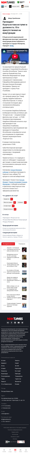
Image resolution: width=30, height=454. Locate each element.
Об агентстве (15, 434)
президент (7, 218)
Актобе (17, 365)
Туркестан (18, 379)
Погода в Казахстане (7, 391)
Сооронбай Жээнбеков (11, 220)
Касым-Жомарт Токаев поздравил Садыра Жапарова (15, 182)
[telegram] (22, 322)
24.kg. (12, 46)
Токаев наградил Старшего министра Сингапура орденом (14, 305)
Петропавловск (5, 376)
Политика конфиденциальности (15, 429)
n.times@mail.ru (5, 413)
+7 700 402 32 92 (5, 408)
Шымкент (4, 363)
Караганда (18, 368)
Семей (17, 363)
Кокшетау (4, 371)
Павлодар (17, 373)
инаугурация (23, 220)
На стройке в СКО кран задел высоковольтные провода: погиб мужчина (13, 272)
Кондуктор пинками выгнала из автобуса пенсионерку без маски (14, 229)
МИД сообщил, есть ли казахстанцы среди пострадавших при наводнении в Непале (13, 288)
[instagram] (15, 322)
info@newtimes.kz (6, 419)
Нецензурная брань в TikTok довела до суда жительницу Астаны (13, 264)
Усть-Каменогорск (6, 384)
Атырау (3, 368)
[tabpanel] (15, 277)
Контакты (15, 438)
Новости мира (6, 14)
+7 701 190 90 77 (5, 421)
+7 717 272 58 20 (5, 405)
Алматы (17, 360)
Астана (3, 360)
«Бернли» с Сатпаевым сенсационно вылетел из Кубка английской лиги (13, 249)
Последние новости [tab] (8, 243)
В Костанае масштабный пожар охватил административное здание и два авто (14, 297)
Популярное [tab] (22, 243)
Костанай (17, 371)
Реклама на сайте (15, 436)
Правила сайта (15, 432)
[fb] (11, 322)
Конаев (17, 384)
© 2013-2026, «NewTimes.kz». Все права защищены (15, 427)
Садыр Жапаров (9, 222)
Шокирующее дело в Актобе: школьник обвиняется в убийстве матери (13, 257)
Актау (2, 365)
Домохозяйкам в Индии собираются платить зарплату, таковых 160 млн (13, 236)
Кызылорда (4, 373)
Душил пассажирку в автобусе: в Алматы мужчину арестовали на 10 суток (14, 280)
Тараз (3, 379)
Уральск (3, 381)
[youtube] (18, 322)
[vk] (7, 322)
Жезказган (18, 381)
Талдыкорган (18, 376)
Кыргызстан (16, 218)
